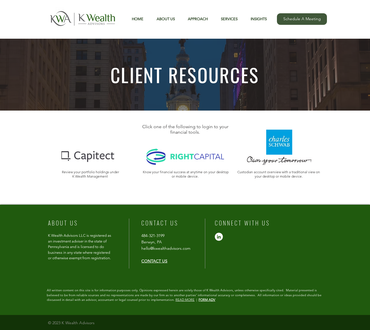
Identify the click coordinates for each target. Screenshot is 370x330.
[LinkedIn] (219, 237)
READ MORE (185, 300)
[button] (256, 19)
